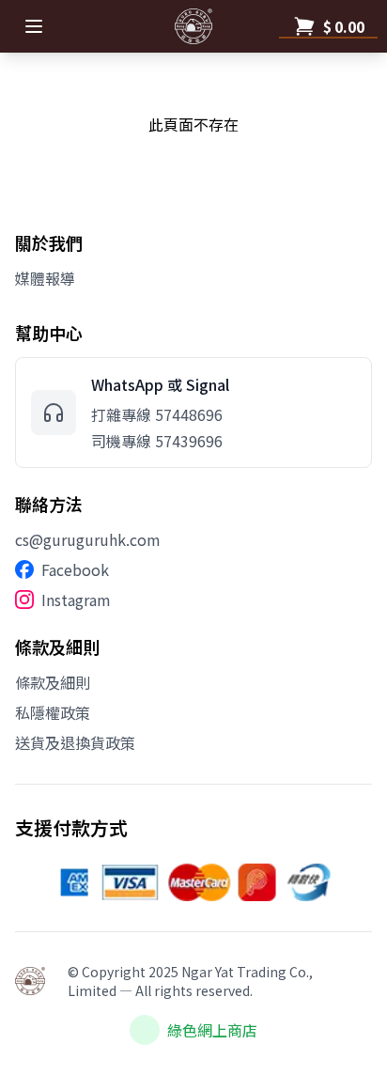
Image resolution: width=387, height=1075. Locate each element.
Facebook (75, 569)
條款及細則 (52, 682)
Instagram (76, 599)
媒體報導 (45, 278)
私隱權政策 (52, 712)
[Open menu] (34, 26)
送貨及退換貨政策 (75, 742)
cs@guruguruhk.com (88, 539)
